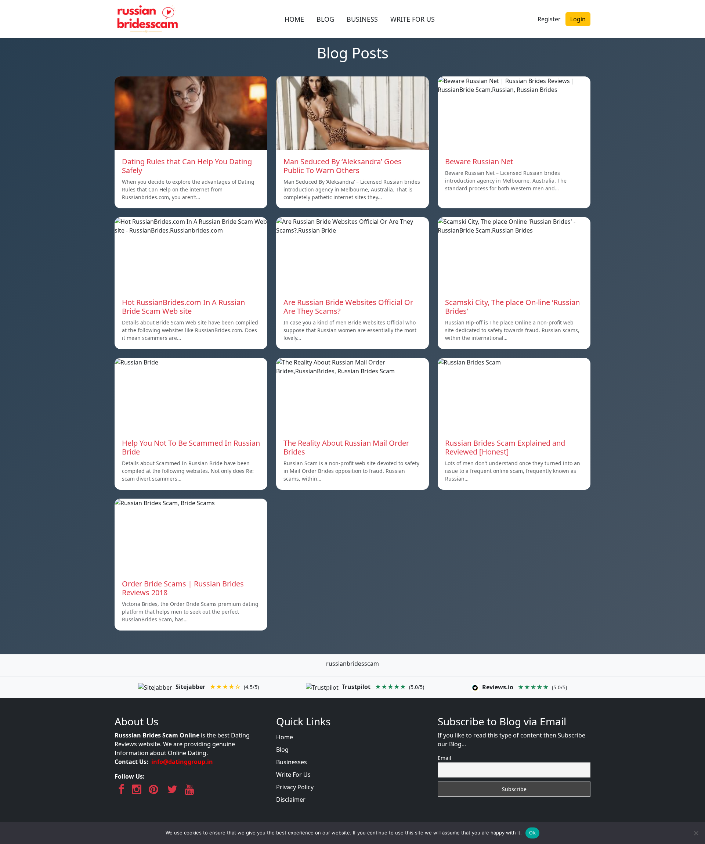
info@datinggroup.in (182, 762)
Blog (282, 750)
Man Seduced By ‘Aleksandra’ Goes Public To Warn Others (342, 166)
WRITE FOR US (412, 19)
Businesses (291, 762)
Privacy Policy (295, 787)
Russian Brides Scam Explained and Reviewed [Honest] (505, 447)
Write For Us (293, 775)
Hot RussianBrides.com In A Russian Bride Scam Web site (183, 306)
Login (578, 19)
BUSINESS (362, 19)
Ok (532, 833)
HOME (294, 19)
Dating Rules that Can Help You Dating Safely (187, 166)
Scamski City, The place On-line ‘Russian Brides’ (512, 306)
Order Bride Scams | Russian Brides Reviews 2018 (183, 588)
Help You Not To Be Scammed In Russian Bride (191, 447)
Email (444, 757)
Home (284, 737)
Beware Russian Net (479, 161)
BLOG (325, 19)
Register (549, 19)
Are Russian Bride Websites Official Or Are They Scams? (348, 306)
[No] (695, 833)
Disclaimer (291, 799)
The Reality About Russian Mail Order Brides (346, 447)
